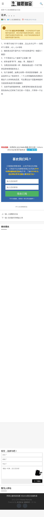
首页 (2, 10)
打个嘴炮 (37, 481)
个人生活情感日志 (11, 10)
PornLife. (29, 500)
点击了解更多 (32, 150)
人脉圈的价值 (13, 214)
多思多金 (22, 3)
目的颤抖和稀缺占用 (15, 218)
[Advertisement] (22, 121)
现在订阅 (22, 193)
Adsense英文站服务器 (29, 496)
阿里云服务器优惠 (13, 496)
